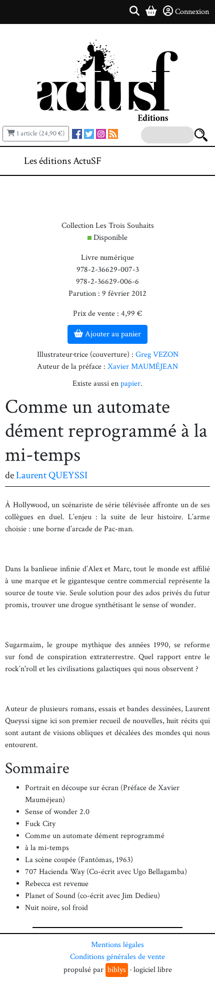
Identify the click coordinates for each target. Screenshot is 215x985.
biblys (117, 970)
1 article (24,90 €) (39, 133)
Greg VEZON (157, 354)
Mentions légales (117, 945)
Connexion (192, 11)
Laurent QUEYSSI (52, 475)
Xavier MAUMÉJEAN (143, 366)
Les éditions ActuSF (63, 160)
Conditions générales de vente (117, 957)
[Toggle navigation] (177, 161)
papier (130, 383)
